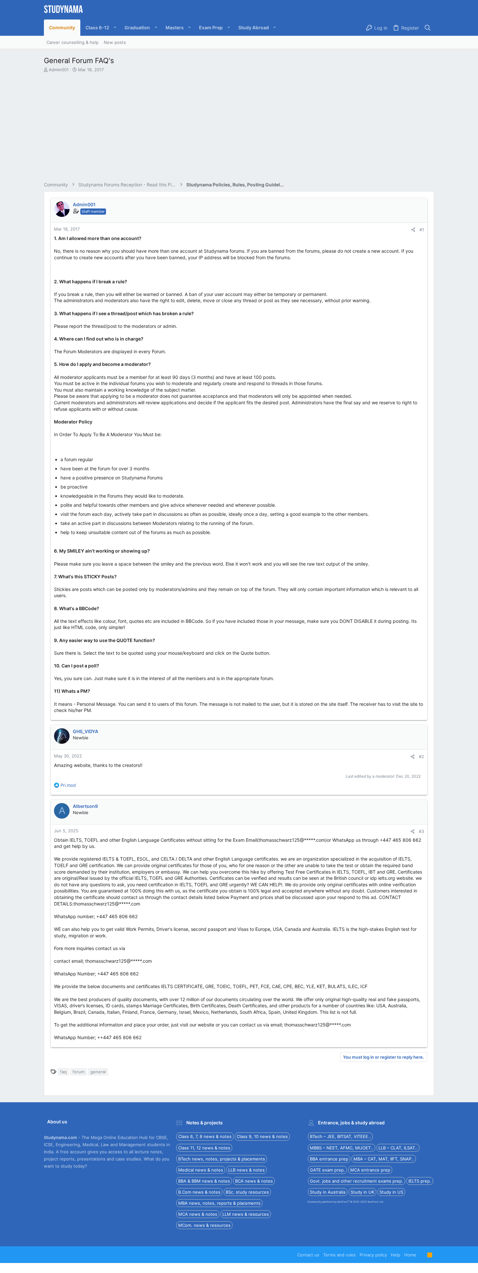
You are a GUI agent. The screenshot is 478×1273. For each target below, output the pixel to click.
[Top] (421, 1255)
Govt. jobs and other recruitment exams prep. (356, 1181)
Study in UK (362, 1192)
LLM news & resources (245, 1214)
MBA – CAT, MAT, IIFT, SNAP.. (383, 1158)
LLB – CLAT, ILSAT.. (398, 1147)
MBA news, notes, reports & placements (219, 1203)
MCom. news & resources (204, 1225)
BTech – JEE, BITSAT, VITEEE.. (340, 1136)
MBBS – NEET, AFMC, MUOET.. (341, 1147)
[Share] (413, 230)
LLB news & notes (246, 1169)
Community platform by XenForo (345, 1201)
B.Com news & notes (199, 1192)
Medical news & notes (200, 1169)
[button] (99, 28)
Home (410, 1254)
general (98, 1071)
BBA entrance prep (329, 1158)
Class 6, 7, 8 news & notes (205, 1136)
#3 (421, 831)
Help (395, 1254)
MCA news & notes (197, 1214)
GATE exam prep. (327, 1169)
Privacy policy (373, 1254)
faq (63, 1071)
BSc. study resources (247, 1192)
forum (79, 1071)
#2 (421, 756)
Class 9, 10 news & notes (262, 1136)
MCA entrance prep (370, 1169)
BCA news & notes (254, 1181)
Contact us (308, 1254)
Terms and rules (339, 1254)
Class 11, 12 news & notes (204, 1147)
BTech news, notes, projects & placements (221, 1158)
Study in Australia (327, 1192)
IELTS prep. (419, 1181)
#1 (421, 229)
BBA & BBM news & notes (204, 1181)
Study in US (391, 1192)
